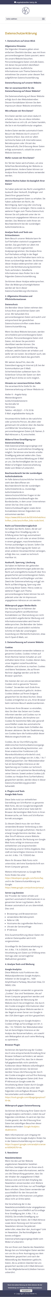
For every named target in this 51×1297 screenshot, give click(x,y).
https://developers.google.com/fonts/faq (24, 878)
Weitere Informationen (34, 1288)
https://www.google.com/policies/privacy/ (24, 887)
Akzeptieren (26, 1291)
